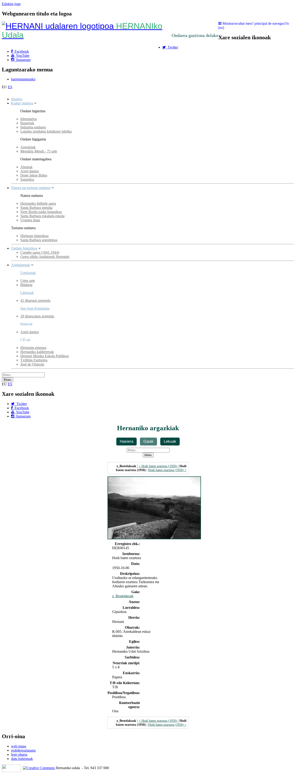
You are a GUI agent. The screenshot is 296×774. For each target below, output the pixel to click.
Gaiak (148, 441)
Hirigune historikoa (34, 236)
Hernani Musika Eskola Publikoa (44, 356)
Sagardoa (27, 179)
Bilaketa (26, 285)
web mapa (18, 746)
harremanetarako (23, 79)
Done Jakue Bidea (33, 175)
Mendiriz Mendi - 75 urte (38, 151)
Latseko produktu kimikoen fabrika (46, 131)
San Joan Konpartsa (34, 308)
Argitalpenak (20, 265)
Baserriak (27, 123)
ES (10, 87)
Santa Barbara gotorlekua (38, 240)
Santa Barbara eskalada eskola (42, 216)
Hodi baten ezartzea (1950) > (167, 470)
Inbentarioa (28, 119)
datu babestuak (22, 759)
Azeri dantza (29, 171)
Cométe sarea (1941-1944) (39, 252)
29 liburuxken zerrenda (37, 316)
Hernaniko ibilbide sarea (38, 203)
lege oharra (19, 754)
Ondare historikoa (24, 248)
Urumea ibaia (30, 220)
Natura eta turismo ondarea (30, 188)
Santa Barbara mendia (36, 208)
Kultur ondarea (22, 103)
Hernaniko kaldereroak (37, 352)
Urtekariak (28, 273)
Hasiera (16, 99)
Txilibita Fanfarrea (33, 360)
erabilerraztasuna (23, 750)
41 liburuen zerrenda (35, 300)
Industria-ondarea (33, 127)
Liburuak (27, 293)
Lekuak (170, 441)
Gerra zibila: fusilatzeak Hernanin (44, 257)
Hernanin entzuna (33, 348)
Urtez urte (27, 281)
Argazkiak (28, 147)
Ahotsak (26, 167)
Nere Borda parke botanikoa (41, 212)
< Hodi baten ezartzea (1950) (158, 466)
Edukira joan (11, 4)
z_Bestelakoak (122, 596)
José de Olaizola (32, 364)
